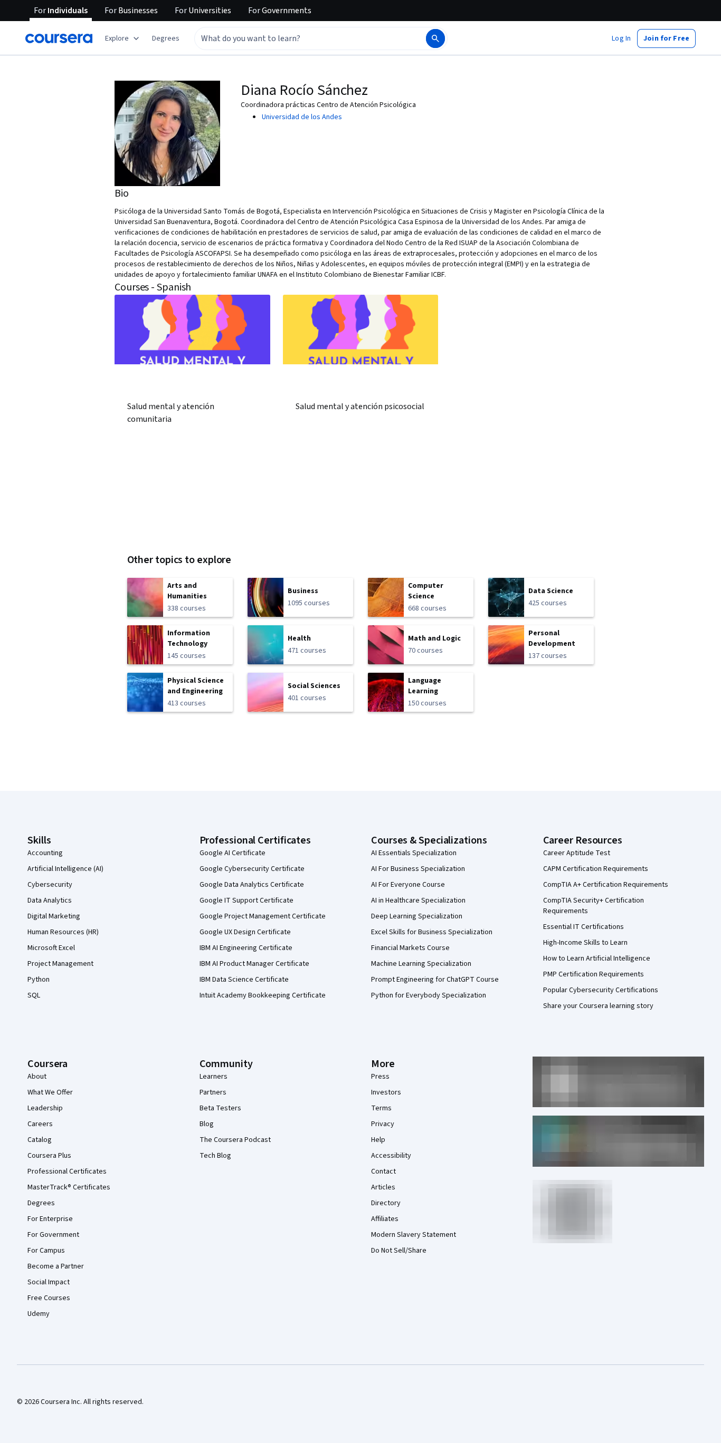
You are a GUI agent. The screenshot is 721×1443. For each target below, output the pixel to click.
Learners (213, 1076)
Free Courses (48, 1298)
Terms (381, 1108)
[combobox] (299, 38)
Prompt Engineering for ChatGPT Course (435, 979)
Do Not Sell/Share (398, 1250)
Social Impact (48, 1282)
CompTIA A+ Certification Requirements (605, 884)
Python (38, 979)
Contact (383, 1171)
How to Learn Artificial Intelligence (596, 958)
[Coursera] (58, 38)
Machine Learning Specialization (421, 963)
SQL (33, 995)
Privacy (382, 1124)
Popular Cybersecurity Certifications (600, 990)
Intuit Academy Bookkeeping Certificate (263, 995)
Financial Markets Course (410, 948)
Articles (383, 1187)
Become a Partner (55, 1266)
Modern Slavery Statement (413, 1234)
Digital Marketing (53, 916)
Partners (213, 1092)
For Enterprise (50, 1219)
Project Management (60, 963)
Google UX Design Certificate (245, 932)
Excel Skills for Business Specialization (431, 932)
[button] (166, 38)
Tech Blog (215, 1155)
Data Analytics (49, 900)
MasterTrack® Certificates (68, 1187)
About (36, 1076)
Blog (207, 1124)
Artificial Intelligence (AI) (65, 869)
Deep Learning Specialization (416, 916)
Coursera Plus (49, 1155)
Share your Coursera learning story (598, 1006)
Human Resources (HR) (63, 932)
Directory (386, 1203)
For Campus (46, 1250)
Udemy (38, 1314)
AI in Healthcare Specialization (418, 900)
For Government (53, 1234)
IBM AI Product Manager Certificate (254, 963)
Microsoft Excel (51, 948)
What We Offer (50, 1092)
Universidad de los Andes (302, 117)
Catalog (39, 1140)
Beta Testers (220, 1108)
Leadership (45, 1108)
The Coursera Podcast (235, 1140)
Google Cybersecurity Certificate (252, 869)
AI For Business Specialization (418, 869)
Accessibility (391, 1155)
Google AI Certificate (232, 853)
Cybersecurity (49, 884)
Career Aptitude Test (576, 853)
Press (380, 1076)
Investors (386, 1092)
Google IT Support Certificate (246, 900)
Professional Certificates (67, 1171)
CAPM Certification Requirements (595, 869)
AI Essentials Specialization (414, 853)
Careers (40, 1124)
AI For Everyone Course (408, 884)
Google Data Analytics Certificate (252, 884)
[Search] (435, 38)
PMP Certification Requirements (593, 974)
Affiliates (385, 1219)
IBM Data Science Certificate (244, 979)
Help (378, 1140)
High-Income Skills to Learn (585, 942)
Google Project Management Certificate (263, 916)
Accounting (45, 853)
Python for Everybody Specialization (428, 995)
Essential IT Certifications (583, 927)
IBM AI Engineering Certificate (246, 948)
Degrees (41, 1203)
